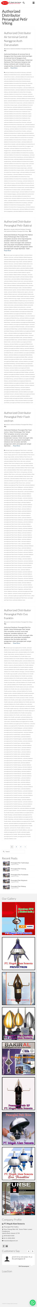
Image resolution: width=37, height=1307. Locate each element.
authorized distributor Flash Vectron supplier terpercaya (19, 469)
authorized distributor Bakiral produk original (18, 292)
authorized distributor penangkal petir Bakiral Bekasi (23, 322)
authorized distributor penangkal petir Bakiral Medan (20, 354)
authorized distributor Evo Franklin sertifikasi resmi (15, 704)
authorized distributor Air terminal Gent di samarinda (16, 178)
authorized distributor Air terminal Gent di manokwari (21, 137)
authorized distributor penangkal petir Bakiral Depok (20, 333)
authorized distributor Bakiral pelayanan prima (17, 285)
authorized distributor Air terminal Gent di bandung (15, 83)
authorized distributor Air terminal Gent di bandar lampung (17, 81)
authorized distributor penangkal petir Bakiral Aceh (21, 311)
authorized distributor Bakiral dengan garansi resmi (15, 259)
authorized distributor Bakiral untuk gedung (14, 302)
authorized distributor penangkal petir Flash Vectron (16, 480)
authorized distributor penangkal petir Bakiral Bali (15, 313)
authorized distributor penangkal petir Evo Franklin (21, 721)
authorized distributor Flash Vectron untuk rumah (21, 478)
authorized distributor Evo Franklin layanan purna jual (16, 686)
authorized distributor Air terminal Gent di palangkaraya (16, 154)
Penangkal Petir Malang (18, 886)
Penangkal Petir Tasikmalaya (20, 863)
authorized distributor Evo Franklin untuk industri (15, 715)
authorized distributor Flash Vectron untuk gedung (15, 472)
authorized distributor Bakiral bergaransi (23, 257)
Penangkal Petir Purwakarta (19, 874)
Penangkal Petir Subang (18, 868)
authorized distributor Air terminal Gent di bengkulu (19, 92)
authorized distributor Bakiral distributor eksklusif (15, 266)
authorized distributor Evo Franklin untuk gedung (20, 712)
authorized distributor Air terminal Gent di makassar (21, 128)
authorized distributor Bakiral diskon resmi (23, 263)
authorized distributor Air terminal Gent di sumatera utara (21, 200)
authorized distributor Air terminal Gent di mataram (15, 139)
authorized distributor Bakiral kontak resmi (13, 281)
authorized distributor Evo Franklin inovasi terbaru (21, 676)
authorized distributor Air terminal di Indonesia (15, 72)
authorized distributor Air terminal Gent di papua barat (16, 163)
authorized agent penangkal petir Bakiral (14, 255)
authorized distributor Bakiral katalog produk (21, 279)
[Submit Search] (3, 851)
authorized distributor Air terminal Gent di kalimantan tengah (17, 115)
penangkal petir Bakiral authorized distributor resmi (21, 402)
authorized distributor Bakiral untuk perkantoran (15, 307)
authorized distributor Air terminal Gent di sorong (18, 185)
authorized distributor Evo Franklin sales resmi (24, 702)
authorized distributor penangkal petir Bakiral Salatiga (16, 372)
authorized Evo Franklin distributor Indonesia (20, 827)
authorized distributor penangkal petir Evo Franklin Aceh (17, 723)
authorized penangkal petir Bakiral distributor (20, 396)
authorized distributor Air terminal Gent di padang (22, 152)
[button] (33, 1303)
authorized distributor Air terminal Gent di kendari (15, 122)
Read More (13, 68)
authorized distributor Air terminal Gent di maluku (15, 131)
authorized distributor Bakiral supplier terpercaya (18, 296)
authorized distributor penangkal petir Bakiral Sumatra (16, 383)
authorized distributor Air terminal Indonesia (23, 211)
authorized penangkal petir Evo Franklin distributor (15, 830)
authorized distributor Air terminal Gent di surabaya (15, 202)
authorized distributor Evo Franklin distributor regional (20, 667)
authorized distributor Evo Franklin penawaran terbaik (16, 697)
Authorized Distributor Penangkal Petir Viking (21, 48)
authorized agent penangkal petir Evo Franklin (15, 647)
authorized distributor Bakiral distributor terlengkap (15, 274)
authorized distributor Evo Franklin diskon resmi (20, 656)
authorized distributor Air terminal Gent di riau (19, 176)
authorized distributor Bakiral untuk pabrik (23, 305)
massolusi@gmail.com (11, 1240)
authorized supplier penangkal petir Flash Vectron (19, 595)
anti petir (13, 229)
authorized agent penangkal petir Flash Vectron (16, 450)
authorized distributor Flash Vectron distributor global (21, 459)
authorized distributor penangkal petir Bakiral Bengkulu (16, 324)
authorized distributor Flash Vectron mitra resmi (14, 461)
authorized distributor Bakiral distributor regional (19, 272)
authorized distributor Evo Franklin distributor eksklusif (16, 658)
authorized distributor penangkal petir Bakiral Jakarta (16, 335)
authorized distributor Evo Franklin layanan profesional (19, 684)
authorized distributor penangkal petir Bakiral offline (15, 357)
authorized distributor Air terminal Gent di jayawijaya (20, 109)
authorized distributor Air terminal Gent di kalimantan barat (17, 111)
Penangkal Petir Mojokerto (19, 880)
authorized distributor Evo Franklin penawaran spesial (20, 695)
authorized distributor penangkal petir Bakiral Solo (19, 381)
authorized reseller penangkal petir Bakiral (13, 398)
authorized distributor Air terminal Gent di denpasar (15, 94)
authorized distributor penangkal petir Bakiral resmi (21, 370)
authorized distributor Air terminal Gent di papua (22, 161)
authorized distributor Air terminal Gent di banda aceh (18, 79)
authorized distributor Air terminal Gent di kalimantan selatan (17, 113)
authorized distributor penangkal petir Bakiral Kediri (20, 344)
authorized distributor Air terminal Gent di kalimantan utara (17, 120)
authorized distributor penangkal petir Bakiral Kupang (16, 346)
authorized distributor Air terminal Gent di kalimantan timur (17, 118)
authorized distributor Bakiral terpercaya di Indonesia (21, 300)
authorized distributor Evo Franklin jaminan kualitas (15, 678)
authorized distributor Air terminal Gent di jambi (18, 100)
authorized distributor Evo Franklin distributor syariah (16, 669)
